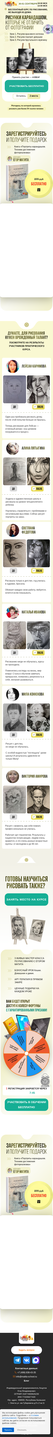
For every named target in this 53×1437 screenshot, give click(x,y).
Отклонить (21, 1430)
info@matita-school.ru (26, 1376)
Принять (8, 1430)
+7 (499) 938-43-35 (26, 1372)
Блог (26, 1381)
